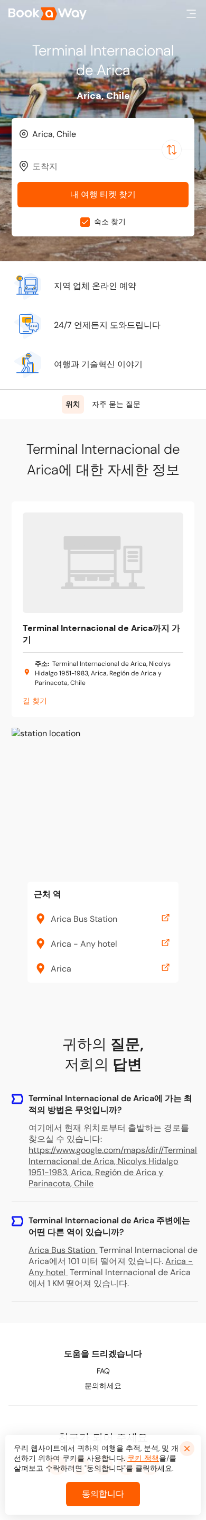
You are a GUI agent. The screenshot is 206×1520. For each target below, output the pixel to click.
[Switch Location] (172, 150)
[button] (191, 13)
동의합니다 (103, 1493)
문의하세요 (103, 1385)
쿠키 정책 (143, 1458)
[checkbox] (85, 222)
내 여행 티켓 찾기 (103, 194)
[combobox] (103, 134)
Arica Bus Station (62, 1250)
